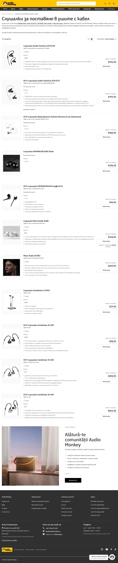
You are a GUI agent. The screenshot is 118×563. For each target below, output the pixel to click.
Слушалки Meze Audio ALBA (36, 221)
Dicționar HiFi (95, 515)
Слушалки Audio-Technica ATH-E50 (39, 46)
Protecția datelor (29, 549)
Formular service (66, 512)
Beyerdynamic (58, 23)
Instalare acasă (66, 515)
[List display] (91, 39)
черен (26, 58)
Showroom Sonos (37, 505)
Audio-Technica (32, 23)
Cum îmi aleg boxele (97, 505)
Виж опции (106, 66)
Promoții (111, 9)
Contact (4, 508)
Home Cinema (32, 9)
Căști (21, 9)
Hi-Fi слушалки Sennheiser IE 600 (38, 360)
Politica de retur (66, 508)
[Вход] (109, 3)
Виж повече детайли (29, 109)
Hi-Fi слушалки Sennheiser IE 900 (38, 394)
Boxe (13, 9)
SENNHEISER (21, 23)
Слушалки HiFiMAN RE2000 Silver (38, 151)
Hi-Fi (5, 9)
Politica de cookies (41, 549)
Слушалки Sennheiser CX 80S (36, 290)
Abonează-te (73, 480)
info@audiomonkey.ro (53, 531)
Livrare (63, 505)
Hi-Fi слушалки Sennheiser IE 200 (38, 325)
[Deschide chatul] (112, 557)
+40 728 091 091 (52, 528)
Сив (25, 372)
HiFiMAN (40, 23)
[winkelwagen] (114, 3)
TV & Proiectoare (57, 9)
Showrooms (99, 9)
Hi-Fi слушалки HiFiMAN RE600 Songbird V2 (43, 186)
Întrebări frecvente (97, 501)
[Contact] (105, 3)
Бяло (25, 233)
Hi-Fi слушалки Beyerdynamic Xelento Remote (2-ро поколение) (52, 116)
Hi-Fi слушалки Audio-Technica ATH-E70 (41, 80)
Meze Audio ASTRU (31, 255)
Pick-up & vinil (74, 9)
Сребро (26, 129)
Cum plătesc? (65, 501)
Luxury (44, 9)
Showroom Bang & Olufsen (40, 501)
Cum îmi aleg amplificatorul (100, 508)
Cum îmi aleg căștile (97, 512)
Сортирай (100, 39)
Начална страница (7, 14)
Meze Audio (48, 23)
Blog (3, 505)
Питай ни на (54, 534)
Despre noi (5, 501)
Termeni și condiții (19, 549)
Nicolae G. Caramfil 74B (11, 528)
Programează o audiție (39, 508)
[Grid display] (88, 39)
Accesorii (87, 9)
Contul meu (5, 512)
